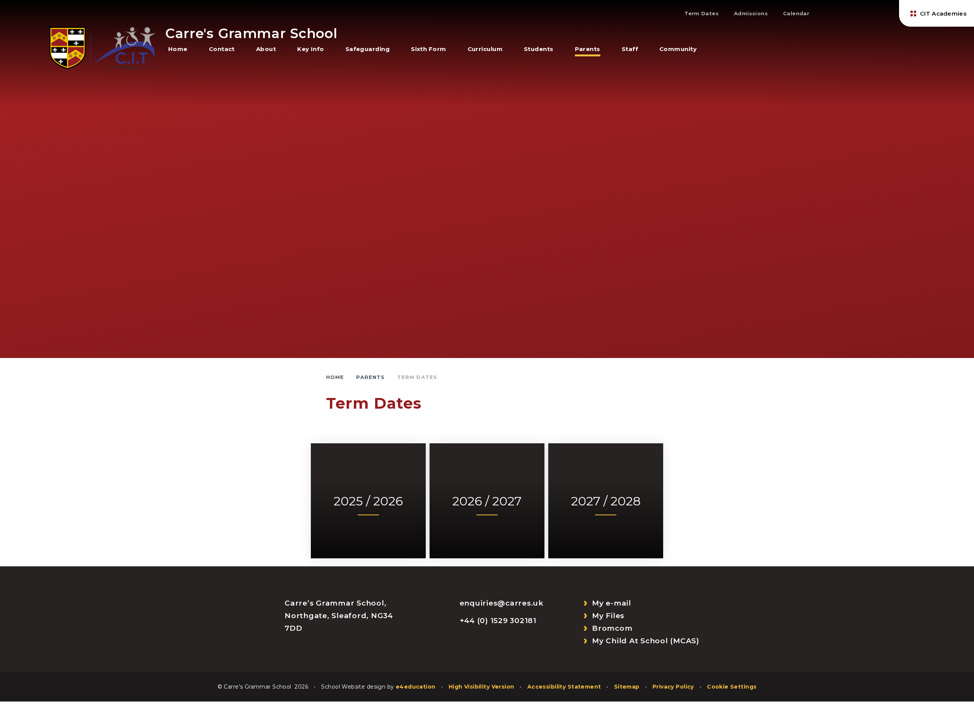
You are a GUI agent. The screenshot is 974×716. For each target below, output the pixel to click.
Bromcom (612, 628)
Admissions (751, 13)
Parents (370, 377)
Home (335, 377)
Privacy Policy (673, 686)
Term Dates (701, 13)
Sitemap (627, 686)
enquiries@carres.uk (502, 603)
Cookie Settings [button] (731, 686)
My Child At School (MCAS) (645, 640)
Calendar (796, 13)
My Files (608, 615)
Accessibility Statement (564, 686)
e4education (416, 686)
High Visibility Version (481, 686)
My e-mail (611, 603)
